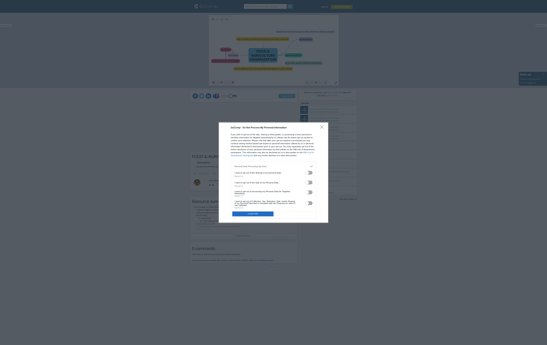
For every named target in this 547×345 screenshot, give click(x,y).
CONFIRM (253, 214)
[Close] (322, 128)
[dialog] (273, 172)
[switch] (309, 173)
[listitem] (273, 166)
